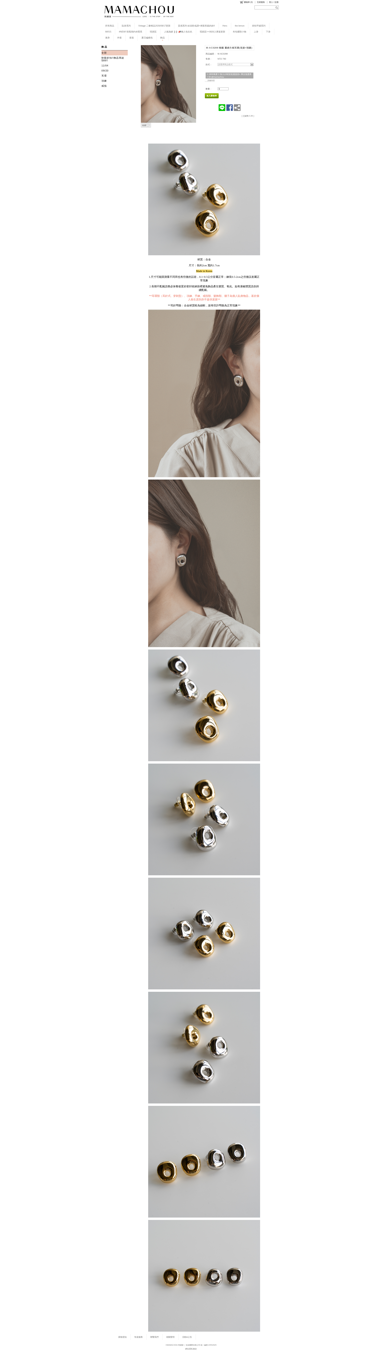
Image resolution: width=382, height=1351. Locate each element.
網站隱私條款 (191, 1349)
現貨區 (153, 31)
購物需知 (122, 1337)
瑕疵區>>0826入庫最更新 (212, 31)
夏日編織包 (147, 37)
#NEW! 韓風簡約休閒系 (130, 31)
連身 (107, 37)
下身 (268, 31)
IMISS (108, 31)
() (248, 2)
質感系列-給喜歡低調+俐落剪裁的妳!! (196, 25)
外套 (119, 37)
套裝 (131, 37)
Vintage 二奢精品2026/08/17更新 (154, 25)
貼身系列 (126, 25)
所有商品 (109, 25)
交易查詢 (261, 2)
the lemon (239, 25)
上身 (256, 31)
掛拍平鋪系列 (258, 25)
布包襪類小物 (239, 31)
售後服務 (138, 1337)
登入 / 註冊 (274, 2)
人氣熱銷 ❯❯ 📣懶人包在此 (178, 31)
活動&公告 (187, 1337)
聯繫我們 (154, 1337)
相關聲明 (170, 1337)
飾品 (162, 37)
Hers (224, 25)
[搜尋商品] (277, 7)
